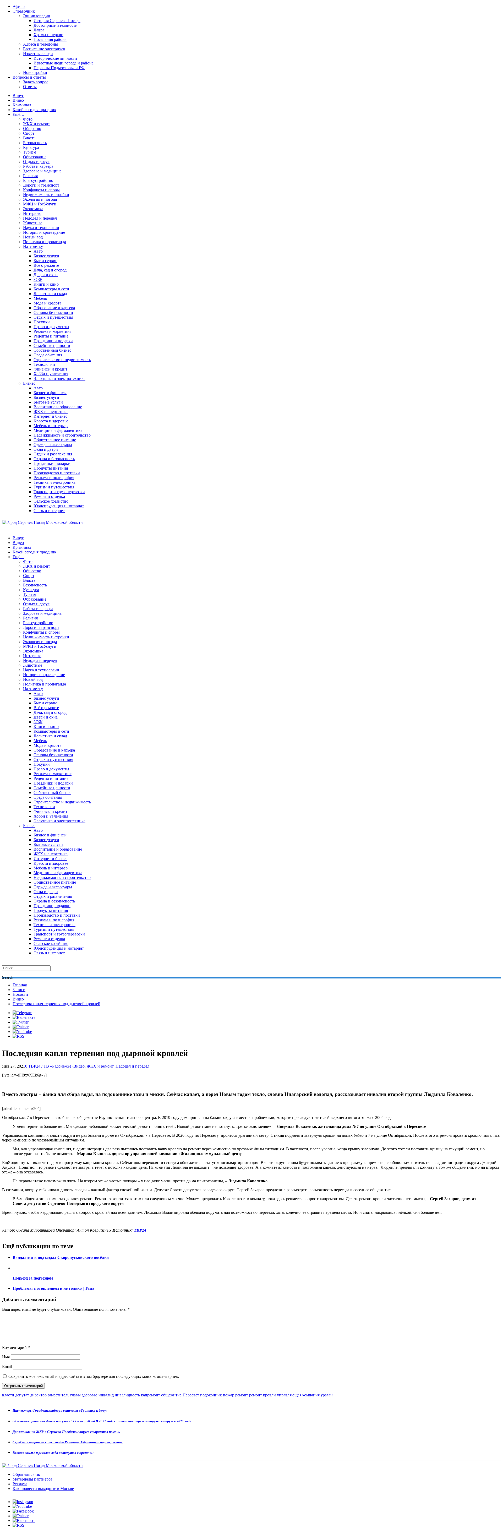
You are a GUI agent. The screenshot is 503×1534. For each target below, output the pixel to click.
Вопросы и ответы (29, 77)
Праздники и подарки (53, 341)
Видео (18, 100)
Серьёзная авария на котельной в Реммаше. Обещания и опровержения (68, 1442)
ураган (327, 1395)
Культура (31, 147)
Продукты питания (51, 468)
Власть (29, 138)
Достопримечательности (56, 25)
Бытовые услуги (48, 402)
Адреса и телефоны (40, 44)
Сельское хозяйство (51, 501)
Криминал (22, 105)
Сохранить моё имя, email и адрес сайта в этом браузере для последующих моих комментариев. (93, 1376)
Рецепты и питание (51, 336)
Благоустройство (38, 180)
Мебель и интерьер (51, 425)
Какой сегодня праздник (34, 109)
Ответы (30, 86)
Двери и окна (46, 275)
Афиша (19, 6)
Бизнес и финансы (50, 392)
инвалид (106, 1395)
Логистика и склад (50, 293)
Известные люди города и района (64, 63)
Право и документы (51, 326)
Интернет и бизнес (50, 416)
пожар (228, 1395)
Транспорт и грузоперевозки (59, 491)
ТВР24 (140, 1230)
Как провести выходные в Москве (43, 1488)
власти (8, 1395)
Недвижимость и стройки (46, 194)
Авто (38, 251)
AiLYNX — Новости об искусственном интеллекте (70, 1506)
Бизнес (29, 383)
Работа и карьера (38, 166)
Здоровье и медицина (42, 171)
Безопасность (35, 142)
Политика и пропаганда (44, 242)
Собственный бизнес (52, 350)
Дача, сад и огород (50, 270)
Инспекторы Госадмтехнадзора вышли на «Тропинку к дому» (60, 1410)
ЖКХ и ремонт (36, 124)
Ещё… (18, 114)
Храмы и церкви (48, 34)
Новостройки (35, 72)
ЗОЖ (38, 279)
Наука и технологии (41, 227)
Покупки (42, 322)
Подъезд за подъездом (33, 1278)
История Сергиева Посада (57, 20)
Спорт (28, 133)
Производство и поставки (57, 473)
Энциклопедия (36, 16)
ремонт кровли (262, 1395)
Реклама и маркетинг (53, 331)
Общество (32, 128)
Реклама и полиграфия (54, 477)
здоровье (89, 1395)
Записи (19, 989)
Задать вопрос (35, 82)
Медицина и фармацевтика (58, 430)
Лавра (39, 30)
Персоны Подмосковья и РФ (59, 68)
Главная (20, 985)
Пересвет (191, 1395)
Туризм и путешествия (54, 487)
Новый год (33, 237)
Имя (6, 1357)
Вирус (18, 95)
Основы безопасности (53, 312)
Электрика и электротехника (59, 378)
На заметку (33, 246)
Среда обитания (48, 355)
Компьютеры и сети (51, 289)
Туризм (29, 152)
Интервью (32, 213)
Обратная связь (26, 1474)
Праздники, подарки (52, 463)
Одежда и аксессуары (53, 444)
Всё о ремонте (46, 265)
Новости (20, 994)
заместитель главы (64, 1395)
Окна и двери (46, 449)
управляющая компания (298, 1395)
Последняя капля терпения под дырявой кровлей (56, 1004)
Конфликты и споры (41, 190)
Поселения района (50, 39)
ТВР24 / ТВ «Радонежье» (50, 1066)
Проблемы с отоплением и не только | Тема (53, 1288)
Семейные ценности (52, 345)
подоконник (211, 1395)
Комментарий (16, 1347)
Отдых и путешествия (53, 317)
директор (38, 1395)
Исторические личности (55, 58)
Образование (34, 157)
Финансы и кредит (50, 369)
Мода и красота (47, 303)
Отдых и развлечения (53, 454)
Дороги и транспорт (41, 185)
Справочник (24, 11)
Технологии (44, 364)
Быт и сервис (45, 260)
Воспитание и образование (58, 407)
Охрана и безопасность (54, 458)
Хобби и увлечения (51, 374)
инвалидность (127, 1395)
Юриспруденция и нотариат (59, 506)
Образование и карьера (54, 308)
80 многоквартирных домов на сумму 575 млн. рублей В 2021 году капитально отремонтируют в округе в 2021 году (102, 1421)
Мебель (40, 298)
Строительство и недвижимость (62, 359)
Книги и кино (46, 284)
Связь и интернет (49, 510)
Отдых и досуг (36, 161)
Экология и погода (40, 199)
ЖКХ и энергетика (51, 411)
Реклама (20, 1484)
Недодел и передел (40, 218)
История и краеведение (44, 232)
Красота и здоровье (51, 421)
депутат (22, 1395)
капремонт (150, 1395)
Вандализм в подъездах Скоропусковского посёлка (61, 1257)
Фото (27, 119)
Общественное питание (55, 440)
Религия (30, 175)
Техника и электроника (54, 482)
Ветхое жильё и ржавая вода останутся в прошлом (53, 1453)
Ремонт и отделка (49, 496)
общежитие (171, 1395)
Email (7, 1366)
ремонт (241, 1395)
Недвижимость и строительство (62, 435)
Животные (32, 223)
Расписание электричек (44, 49)
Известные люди (38, 53)
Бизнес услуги (46, 256)
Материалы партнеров (33, 1479)
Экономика (33, 208)
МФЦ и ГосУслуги (39, 204)
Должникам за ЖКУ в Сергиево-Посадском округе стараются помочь (66, 1432)
